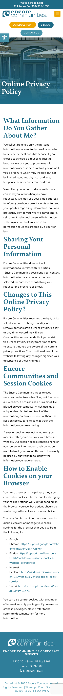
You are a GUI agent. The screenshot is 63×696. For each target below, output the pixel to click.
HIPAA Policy (41, 690)
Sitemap (30, 687)
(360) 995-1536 (39, 6)
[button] (57, 14)
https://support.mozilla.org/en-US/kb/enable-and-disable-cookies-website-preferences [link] (32, 558)
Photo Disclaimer (48, 687)
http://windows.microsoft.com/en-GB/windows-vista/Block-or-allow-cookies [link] (34, 576)
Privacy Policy (22, 690)
